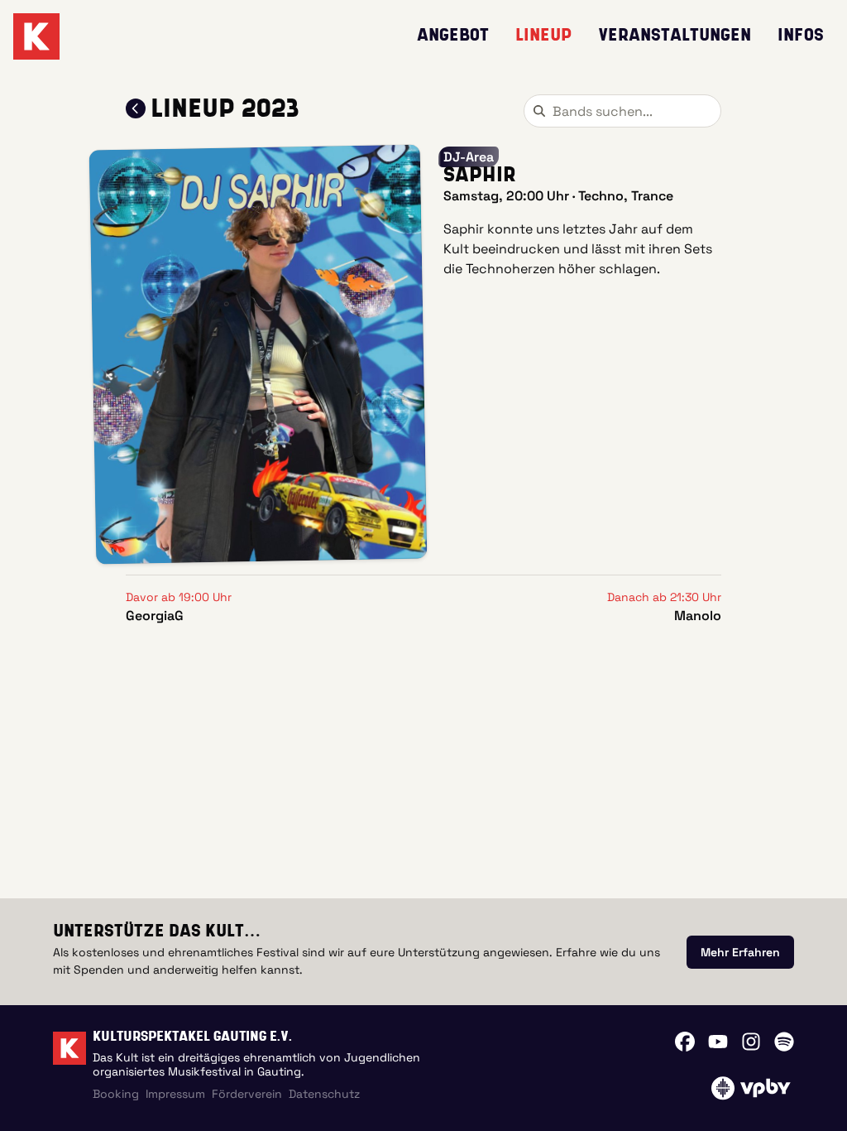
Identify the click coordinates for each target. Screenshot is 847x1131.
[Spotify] (784, 1042)
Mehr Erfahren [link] (740, 952)
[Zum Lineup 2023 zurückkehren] (136, 108)
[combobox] (622, 111)
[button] (258, 355)
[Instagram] (751, 1042)
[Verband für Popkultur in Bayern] (750, 1088)
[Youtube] (718, 1042)
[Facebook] (685, 1042)
